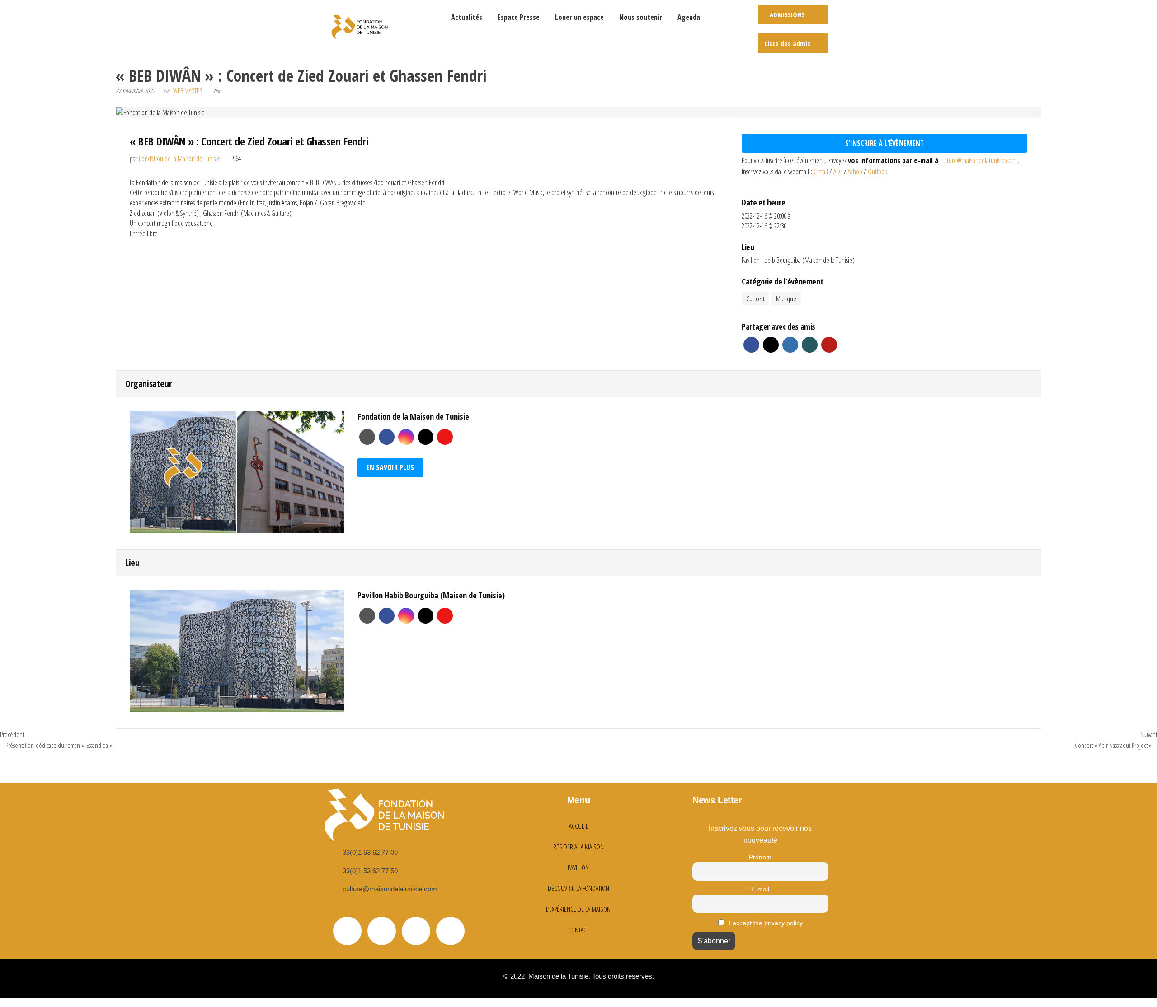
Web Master (187, 90)
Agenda (688, 17)
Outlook (877, 172)
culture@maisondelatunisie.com (979, 160)
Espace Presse (519, 17)
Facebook (751, 345)
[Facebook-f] (381, 931)
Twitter (771, 345)
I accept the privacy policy (765, 923)
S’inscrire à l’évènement (884, 143)
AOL (838, 172)
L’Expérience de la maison (578, 909)
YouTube (445, 437)
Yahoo (856, 172)
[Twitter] (347, 931)
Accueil (578, 825)
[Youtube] (416, 931)
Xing (810, 345)
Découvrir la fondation (578, 888)
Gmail (821, 172)
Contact (578, 929)
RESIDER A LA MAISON (578, 846)
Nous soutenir (640, 17)
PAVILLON (578, 867)
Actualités (466, 17)
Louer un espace (579, 17)
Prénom (760, 857)
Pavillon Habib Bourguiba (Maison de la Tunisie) (798, 260)
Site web (367, 437)
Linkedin (790, 345)
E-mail (760, 889)
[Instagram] (450, 931)
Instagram (406, 437)
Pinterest (829, 345)
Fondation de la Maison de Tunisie (179, 158)
